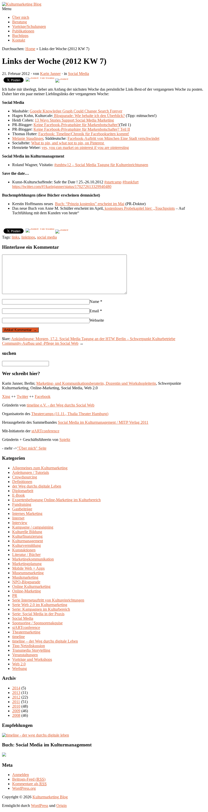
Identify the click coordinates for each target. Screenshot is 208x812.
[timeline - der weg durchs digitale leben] (35, 735)
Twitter (22, 396)
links (15, 237)
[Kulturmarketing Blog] (21, 4)
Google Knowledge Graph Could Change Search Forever (76, 111)
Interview (19, 522)
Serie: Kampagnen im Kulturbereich (41, 609)
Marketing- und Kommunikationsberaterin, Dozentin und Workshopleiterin (96, 383)
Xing (6, 396)
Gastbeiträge (22, 509)
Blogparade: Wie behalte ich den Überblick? (89, 115)
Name (96, 301)
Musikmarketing (25, 577)
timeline (18, 636)
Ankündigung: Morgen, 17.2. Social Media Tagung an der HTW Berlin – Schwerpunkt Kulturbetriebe (93, 339)
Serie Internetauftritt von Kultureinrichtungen (48, 600)
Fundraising (21, 504)
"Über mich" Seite (31, 448)
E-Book (18, 495)
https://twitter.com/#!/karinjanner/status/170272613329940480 (61, 186)
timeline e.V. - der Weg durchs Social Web (60, 405)
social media (47, 237)
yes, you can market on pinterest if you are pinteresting (85, 147)
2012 (16, 697)
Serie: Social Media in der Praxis (38, 614)
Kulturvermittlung (26, 545)
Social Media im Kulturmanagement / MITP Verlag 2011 (103, 422)
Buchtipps (20, 35)
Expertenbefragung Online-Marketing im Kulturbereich (56, 500)
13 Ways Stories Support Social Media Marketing (74, 120)
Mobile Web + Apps (28, 568)
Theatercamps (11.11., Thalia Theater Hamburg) (69, 414)
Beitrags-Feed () (28, 779)
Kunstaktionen (24, 550)
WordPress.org (24, 788)
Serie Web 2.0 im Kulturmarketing (39, 605)
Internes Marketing (27, 513)
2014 (16, 688)
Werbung (19, 668)
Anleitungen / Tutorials (30, 472)
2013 (16, 692)
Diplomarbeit (22, 491)
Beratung (19, 22)
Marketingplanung (27, 564)
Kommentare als (29, 784)
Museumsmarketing (28, 573)
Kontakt (18, 40)
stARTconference (45, 431)
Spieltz (64, 439)
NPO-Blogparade (26, 582)
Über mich (20, 17)
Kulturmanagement (27, 541)
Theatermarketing (26, 632)
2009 (16, 711)
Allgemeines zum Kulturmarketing (39, 468)
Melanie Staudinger (27, 138)
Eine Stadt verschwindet (139, 138)
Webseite (97, 320)
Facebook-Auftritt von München (93, 138)
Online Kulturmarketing (31, 586)
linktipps (28, 237)
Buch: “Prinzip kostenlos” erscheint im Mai (89, 204)
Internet (18, 518)
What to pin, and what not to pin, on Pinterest (68, 143)
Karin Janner (50, 73)
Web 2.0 (19, 664)
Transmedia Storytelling (31, 650)
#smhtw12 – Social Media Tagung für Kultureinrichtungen (101, 165)
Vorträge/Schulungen (29, 26)
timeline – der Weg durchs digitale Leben (45, 641)
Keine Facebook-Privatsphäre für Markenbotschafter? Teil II (81, 129)
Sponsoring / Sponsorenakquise (37, 623)
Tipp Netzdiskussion (28, 646)
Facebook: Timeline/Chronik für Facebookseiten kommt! (83, 134)
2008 (16, 715)
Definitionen (22, 481)
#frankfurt (130, 182)
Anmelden (20, 774)
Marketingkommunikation (33, 559)
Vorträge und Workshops (32, 659)
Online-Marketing (26, 591)
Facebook (42, 396)
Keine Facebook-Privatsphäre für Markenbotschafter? (76, 125)
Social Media (78, 73)
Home (30, 49)
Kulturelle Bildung (27, 532)
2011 (16, 702)
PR (14, 595)
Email (96, 311)
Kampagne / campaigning (32, 527)
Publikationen (23, 31)
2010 (16, 706)
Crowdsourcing (24, 477)
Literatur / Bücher (26, 554)
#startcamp (113, 182)
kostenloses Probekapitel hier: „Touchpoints (139, 208)
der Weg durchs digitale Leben (36, 486)
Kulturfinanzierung (27, 536)
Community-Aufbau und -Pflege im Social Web (40, 343)
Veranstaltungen (25, 655)
